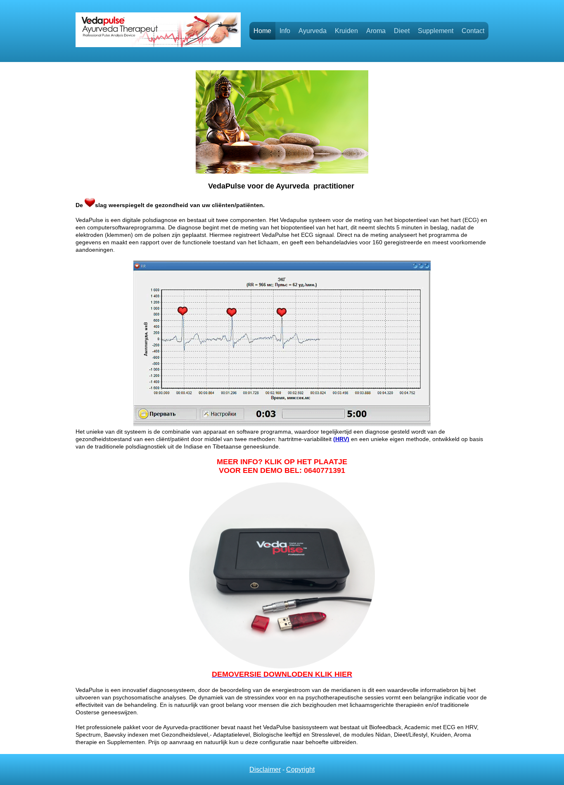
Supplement (435, 30)
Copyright (300, 769)
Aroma (376, 30)
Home (262, 30)
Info (285, 30)
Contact (473, 30)
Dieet (402, 30)
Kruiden (346, 30)
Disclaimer (265, 769)
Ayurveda (313, 30)
